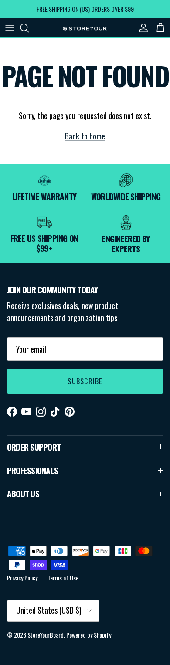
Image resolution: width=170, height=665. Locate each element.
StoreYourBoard (45, 634)
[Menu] (9, 27)
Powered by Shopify (88, 634)
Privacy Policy (22, 577)
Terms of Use (63, 577)
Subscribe (85, 381)
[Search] (28, 27)
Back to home (85, 136)
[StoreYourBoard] (85, 28)
